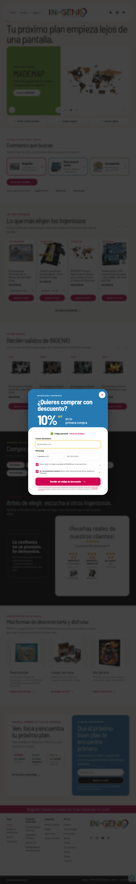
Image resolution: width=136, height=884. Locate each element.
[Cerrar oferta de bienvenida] (102, 394)
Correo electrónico (43, 439)
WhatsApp (39, 451)
